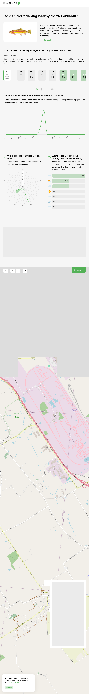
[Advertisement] (44, 242)
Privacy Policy (13, 683)
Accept (9, 687)
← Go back (46, 40)
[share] (5, 271)
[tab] (36, 89)
